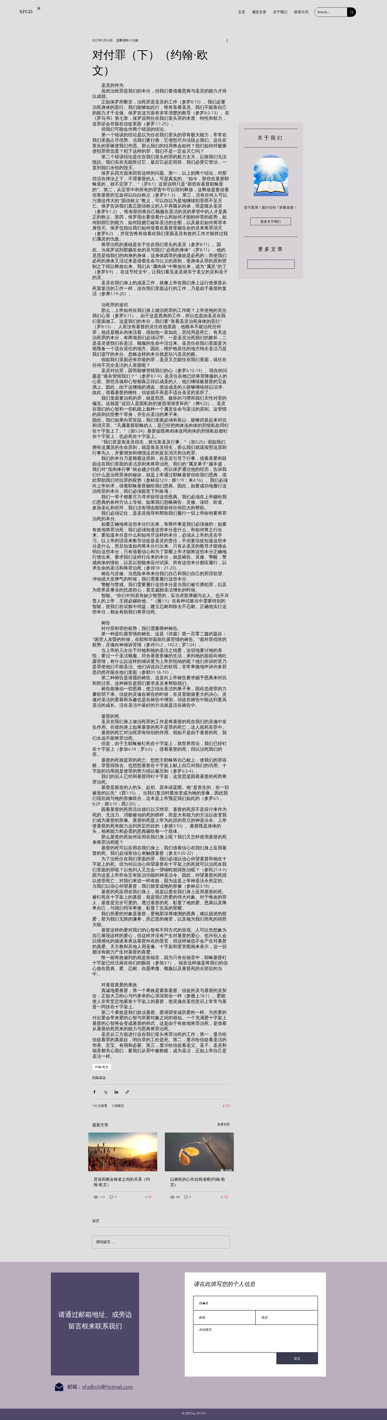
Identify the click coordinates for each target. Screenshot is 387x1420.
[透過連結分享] (127, 1092)
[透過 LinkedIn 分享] (116, 1092)
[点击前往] (271, 264)
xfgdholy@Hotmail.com (107, 1387)
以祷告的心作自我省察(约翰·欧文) (197, 1182)
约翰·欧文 (102, 1067)
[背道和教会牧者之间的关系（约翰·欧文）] (122, 1152)
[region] (95, 1323)
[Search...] (351, 12)
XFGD (25, 11)
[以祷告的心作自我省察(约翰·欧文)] (199, 1152)
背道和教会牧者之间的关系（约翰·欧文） (122, 1182)
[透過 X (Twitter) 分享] (105, 1092)
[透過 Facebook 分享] (94, 1092)
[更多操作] (227, 40)
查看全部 (223, 1124)
